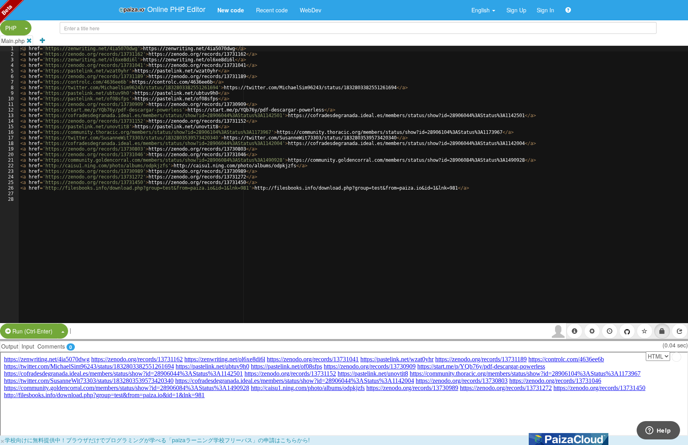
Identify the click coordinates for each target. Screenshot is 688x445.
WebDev (310, 10)
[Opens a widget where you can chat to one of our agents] (658, 431)
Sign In (545, 10)
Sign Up (516, 10)
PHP (10, 28)
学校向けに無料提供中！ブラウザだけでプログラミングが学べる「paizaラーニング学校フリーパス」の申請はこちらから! (157, 440)
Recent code (272, 10)
